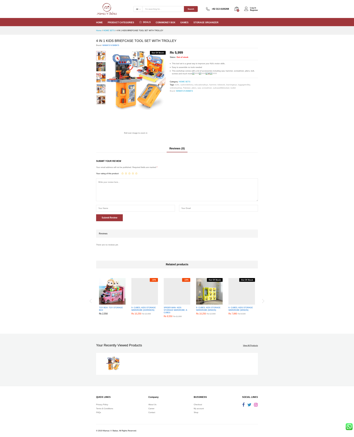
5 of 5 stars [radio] (136, 173)
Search (191, 9)
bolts (177, 85)
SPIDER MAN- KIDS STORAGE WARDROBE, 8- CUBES (176, 310)
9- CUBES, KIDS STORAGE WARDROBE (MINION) (208, 308)
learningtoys (231, 85)
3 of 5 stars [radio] (129, 173)
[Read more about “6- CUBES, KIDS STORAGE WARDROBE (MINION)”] (238, 303)
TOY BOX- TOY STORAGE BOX (111, 308)
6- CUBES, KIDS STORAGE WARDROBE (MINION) (240, 308)
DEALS (147, 22)
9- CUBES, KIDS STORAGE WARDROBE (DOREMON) (143, 308)
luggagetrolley (244, 85)
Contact (151, 412)
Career (151, 408)
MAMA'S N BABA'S (110, 45)
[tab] (177, 149)
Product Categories (121, 22)
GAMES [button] (184, 22)
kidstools (221, 85)
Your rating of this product (107, 173)
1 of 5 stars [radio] (122, 173)
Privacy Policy (102, 404)
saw (199, 88)
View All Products (250, 345)
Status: (173, 57)
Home (99, 22)
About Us (152, 404)
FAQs (98, 412)
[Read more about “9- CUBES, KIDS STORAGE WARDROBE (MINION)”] (206, 303)
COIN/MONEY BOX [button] (165, 22)
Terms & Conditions (104, 408)
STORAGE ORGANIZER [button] (205, 22)
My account (199, 408)
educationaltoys (201, 85)
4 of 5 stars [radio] (133, 173)
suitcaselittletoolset (221, 88)
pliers (194, 88)
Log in (253, 8)
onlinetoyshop (176, 88)
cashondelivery (186, 85)
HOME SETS (184, 82)
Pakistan (187, 88)
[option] (101, 55)
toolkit (233, 88)
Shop (196, 412)
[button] (109, 303)
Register (254, 10)
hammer (212, 85)
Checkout (198, 404)
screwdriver (207, 88)
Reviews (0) (177, 148)
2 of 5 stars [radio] (126, 173)
